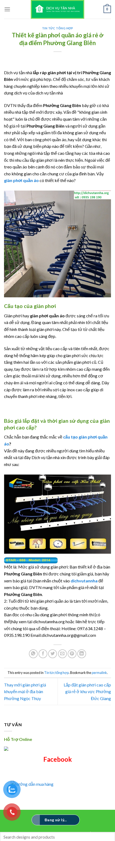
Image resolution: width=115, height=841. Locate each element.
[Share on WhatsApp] (33, 653)
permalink (99, 672)
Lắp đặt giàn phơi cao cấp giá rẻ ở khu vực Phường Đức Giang (87, 691)
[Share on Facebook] (43, 653)
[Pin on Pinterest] (72, 653)
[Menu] (7, 9)
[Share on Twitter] (52, 653)
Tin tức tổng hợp (57, 28)
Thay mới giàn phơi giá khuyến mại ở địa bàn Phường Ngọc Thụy (25, 691)
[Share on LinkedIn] (81, 653)
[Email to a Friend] (62, 653)
